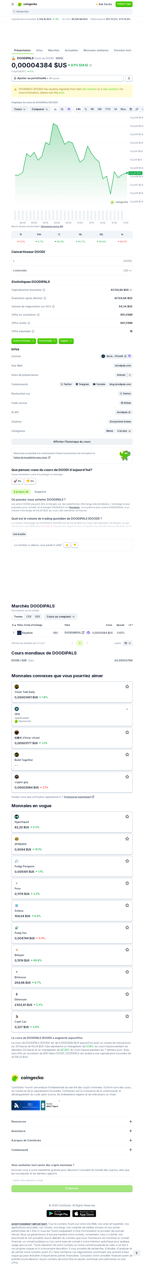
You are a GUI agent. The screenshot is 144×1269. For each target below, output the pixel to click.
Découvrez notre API (52, 226)
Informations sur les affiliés (25, 610)
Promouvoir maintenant (77, 796)
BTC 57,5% (112, 19)
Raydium (74, 507)
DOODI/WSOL (73, 632)
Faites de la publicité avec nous (30, 457)
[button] (123, 365)
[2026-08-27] (130, 109)
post (61, 92)
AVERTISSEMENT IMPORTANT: (29, 1224)
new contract (111, 89)
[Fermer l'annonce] (127, 709)
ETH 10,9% (124, 19)
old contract (89, 89)
